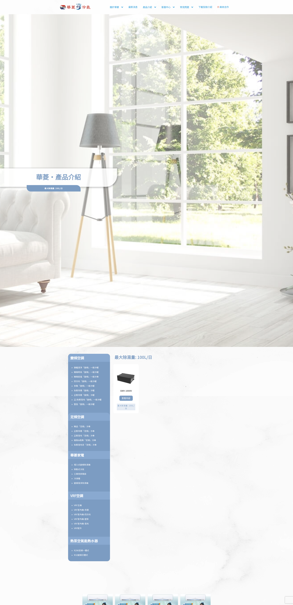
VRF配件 (78, 528)
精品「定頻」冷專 (82, 426)
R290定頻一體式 (81, 550)
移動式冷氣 (79, 469)
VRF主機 (78, 505)
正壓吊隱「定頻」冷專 (84, 431)
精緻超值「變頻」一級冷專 (86, 376)
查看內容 (126, 398)
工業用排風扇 (80, 473)
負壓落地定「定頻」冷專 (85, 444)
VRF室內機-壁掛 (81, 519)
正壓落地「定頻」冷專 (84, 435)
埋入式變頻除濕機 (82, 464)
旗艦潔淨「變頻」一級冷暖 (86, 367)
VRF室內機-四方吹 (82, 514)
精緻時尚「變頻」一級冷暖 (86, 372)
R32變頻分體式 (81, 555)
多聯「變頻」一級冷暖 (84, 385)
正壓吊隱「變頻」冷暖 (84, 395)
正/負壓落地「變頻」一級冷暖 (88, 399)
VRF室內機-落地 (81, 523)
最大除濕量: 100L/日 (126, 407)
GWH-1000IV (126, 390)
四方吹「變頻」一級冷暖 (85, 381)
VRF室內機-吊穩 (81, 509)
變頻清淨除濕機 (81, 483)
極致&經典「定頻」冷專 (85, 440)
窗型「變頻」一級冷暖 (84, 404)
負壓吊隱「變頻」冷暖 (84, 390)
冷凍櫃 (77, 478)
